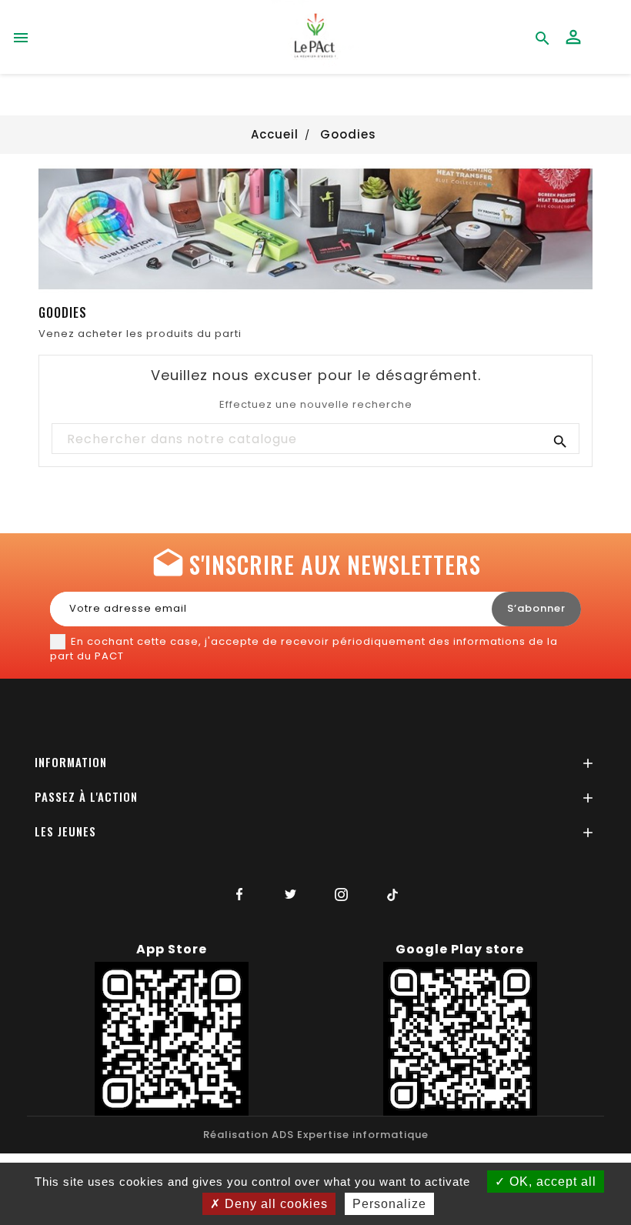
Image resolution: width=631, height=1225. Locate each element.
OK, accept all (551, 1181)
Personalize (389, 1203)
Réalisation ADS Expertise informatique (316, 1134)
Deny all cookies (274, 1203)
